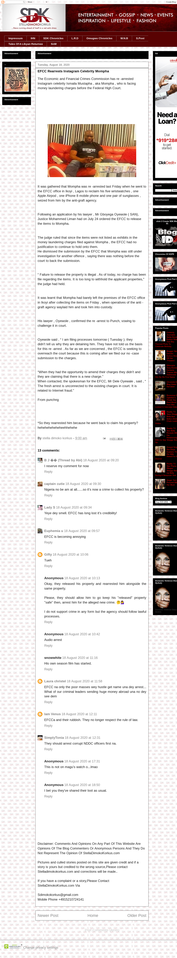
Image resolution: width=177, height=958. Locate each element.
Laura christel (55, 681)
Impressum (15, 38)
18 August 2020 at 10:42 (82, 634)
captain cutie (54, 484)
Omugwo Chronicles (99, 38)
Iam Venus (52, 714)
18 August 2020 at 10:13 (82, 578)
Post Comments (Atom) (102, 930)
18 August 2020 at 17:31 (82, 761)
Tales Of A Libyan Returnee (25, 44)
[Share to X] (116, 439)
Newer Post (48, 915)
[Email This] (111, 439)
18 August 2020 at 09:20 (101, 460)
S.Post (140, 38)
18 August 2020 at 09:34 (74, 507)
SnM (54, 44)
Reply (48, 471)
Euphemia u (53, 531)
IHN (33, 38)
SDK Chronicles (53, 38)
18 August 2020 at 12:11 (79, 714)
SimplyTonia (54, 737)
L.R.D (74, 38)
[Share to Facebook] (119, 439)
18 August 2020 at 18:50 (82, 785)
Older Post (136, 915)
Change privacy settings (40, 947)
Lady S (49, 507)
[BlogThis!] (113, 439)
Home (93, 915)
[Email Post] (103, 438)
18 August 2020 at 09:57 (82, 531)
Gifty (48, 554)
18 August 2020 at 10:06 (70, 554)
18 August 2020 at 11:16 (80, 658)
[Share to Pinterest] (121, 439)
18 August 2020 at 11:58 (84, 681)
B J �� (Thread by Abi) (63, 460)
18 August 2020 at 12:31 (82, 737)
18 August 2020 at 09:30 (83, 484)
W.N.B (124, 38)
